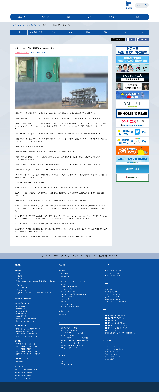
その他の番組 (63, 314)
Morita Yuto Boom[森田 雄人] (71, 343)
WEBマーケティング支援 (23, 378)
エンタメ (140, 32)
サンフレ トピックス (112, 297)
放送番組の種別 (21, 311)
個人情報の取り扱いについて (108, 256)
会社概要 (19, 273)
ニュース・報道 (23, 25)
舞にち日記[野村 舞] (67, 335)
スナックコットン (67, 304)
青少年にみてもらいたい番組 (26, 318)
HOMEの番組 (63, 273)
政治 (53, 32)
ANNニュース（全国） (112, 273)
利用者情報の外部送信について (26, 333)
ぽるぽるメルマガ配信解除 (24, 375)
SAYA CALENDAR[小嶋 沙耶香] (72, 333)
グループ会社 (20, 285)
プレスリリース (21, 290)
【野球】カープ (113, 320)
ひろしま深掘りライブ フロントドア (73, 281)
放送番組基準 (20, 306)
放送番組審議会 (21, 308)
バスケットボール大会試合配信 (115, 301)
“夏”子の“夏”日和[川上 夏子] (70, 330)
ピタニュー (64, 279)
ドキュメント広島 (67, 289)
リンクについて (77, 256)
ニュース (22, 17)
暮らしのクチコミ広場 (112, 356)
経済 (71, 32)
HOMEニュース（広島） (113, 270)
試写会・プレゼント (67, 364)
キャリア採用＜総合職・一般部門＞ (28, 346)
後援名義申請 (19, 366)
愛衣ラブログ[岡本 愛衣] (69, 328)
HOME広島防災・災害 (112, 275)
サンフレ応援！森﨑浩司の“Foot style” (74, 294)
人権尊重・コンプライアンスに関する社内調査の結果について (36, 293)
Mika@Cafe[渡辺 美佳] (69, 348)
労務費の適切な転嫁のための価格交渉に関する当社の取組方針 (36, 281)
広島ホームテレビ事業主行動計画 (26, 369)
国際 (105, 32)
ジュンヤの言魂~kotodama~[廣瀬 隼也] (74, 338)
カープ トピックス (111, 292)
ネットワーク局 (21, 287)
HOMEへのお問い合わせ (61, 256)
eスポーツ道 (65, 299)
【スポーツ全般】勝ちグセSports (119, 328)
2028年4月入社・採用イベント (26, 344)
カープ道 (64, 301)
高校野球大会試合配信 (112, 299)
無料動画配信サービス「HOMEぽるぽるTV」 (120, 333)
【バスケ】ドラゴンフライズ (117, 325)
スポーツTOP (109, 289)
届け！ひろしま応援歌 (68, 291)
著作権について (91, 256)
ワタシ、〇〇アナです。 (69, 296)
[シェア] (142, 39)
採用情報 (18, 341)
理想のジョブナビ (111, 354)
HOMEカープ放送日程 (112, 294)
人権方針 (19, 278)
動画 (137, 17)
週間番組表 (63, 270)
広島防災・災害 (36, 25)
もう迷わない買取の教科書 (114, 349)
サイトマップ (46, 256)
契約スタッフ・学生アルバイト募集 (28, 354)
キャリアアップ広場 (112, 351)
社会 (88, 32)
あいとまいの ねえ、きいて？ (71, 306)
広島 (19, 32)
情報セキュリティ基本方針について (28, 329)
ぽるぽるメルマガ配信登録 (24, 372)
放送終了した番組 (65, 311)
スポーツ (45, 17)
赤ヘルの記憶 (65, 284)
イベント (91, 17)
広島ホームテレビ (21, 5)
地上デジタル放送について (25, 321)
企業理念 (19, 276)
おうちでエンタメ (111, 346)
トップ (13, 25)
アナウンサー (114, 17)
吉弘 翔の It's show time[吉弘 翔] (72, 345)
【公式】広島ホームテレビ (117, 315)
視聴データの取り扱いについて (26, 336)
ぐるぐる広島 (109, 359)
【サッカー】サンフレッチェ (117, 323)
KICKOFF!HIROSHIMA (69, 286)
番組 (68, 17)
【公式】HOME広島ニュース (117, 318)
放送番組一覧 (65, 276)
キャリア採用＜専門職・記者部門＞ (28, 351)
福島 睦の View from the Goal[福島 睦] (74, 340)
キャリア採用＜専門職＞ (24, 349)
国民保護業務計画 (22, 316)
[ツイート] (118, 39)
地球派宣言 (20, 361)
